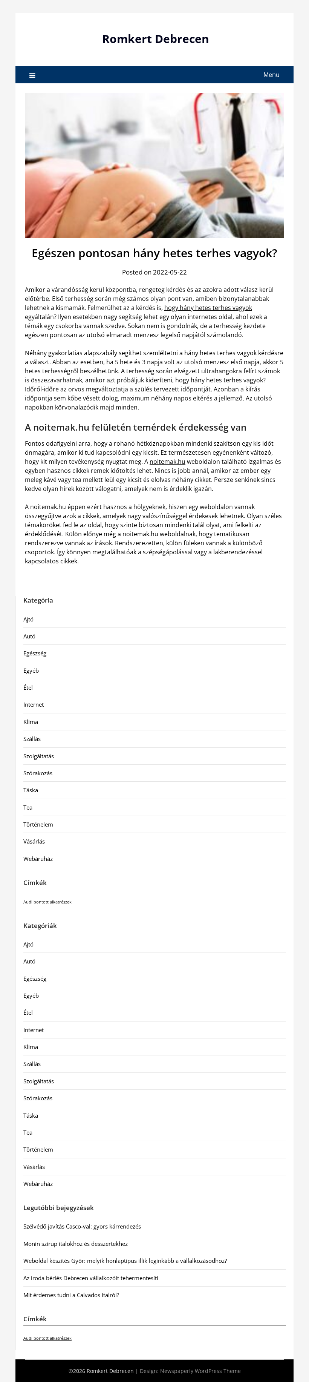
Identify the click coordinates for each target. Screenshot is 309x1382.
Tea (27, 807)
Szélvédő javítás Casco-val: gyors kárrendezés (82, 1226)
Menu (271, 75)
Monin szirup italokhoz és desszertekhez (75, 1243)
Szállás (32, 738)
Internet (33, 704)
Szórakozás (37, 773)
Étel (28, 687)
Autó (29, 636)
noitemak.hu (167, 461)
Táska (30, 790)
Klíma (30, 722)
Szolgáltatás (38, 756)
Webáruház (38, 858)
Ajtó (28, 619)
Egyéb (31, 670)
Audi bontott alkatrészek (47, 902)
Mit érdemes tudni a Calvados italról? (71, 1295)
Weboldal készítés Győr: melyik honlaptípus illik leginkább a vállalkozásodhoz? (125, 1260)
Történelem (38, 824)
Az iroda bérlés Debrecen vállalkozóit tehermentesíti (90, 1278)
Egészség (34, 653)
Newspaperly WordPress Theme (200, 1370)
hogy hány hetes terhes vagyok (208, 308)
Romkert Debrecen (155, 38)
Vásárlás (34, 841)
